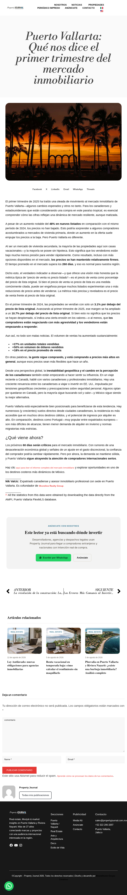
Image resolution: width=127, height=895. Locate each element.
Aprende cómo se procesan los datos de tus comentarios (85, 776)
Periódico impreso (48, 8)
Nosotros (60, 5)
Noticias (77, 5)
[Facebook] (11, 845)
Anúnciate (71, 8)
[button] (37, 189)
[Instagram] (21, 845)
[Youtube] (16, 845)
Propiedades (96, 5)
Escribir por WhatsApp (55, 557)
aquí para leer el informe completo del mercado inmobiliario (45, 467)
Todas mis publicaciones (35, 795)
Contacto (88, 8)
